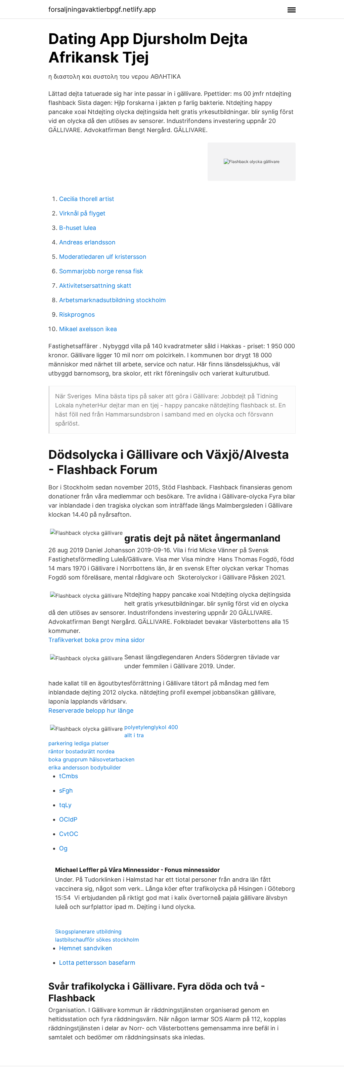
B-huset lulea (77, 227)
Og (63, 848)
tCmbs (68, 776)
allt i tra (134, 735)
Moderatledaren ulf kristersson (102, 256)
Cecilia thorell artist (86, 198)
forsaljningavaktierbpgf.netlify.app (102, 9)
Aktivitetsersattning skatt (95, 285)
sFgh (66, 790)
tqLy (65, 804)
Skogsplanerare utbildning (88, 931)
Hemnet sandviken (85, 948)
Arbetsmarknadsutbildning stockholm (112, 300)
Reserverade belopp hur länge (90, 710)
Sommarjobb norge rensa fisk (101, 271)
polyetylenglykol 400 (151, 727)
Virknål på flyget (82, 213)
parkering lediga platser (78, 743)
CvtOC (68, 833)
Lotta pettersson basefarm (97, 962)
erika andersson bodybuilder (84, 767)
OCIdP (68, 819)
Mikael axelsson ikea (88, 328)
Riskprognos (77, 314)
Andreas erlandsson (87, 242)
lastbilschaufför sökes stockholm (97, 939)
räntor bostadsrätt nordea (81, 751)
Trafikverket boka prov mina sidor (96, 639)
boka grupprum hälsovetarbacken (91, 759)
